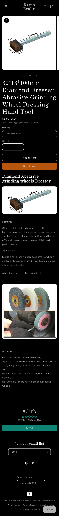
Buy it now (29, 166)
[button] (6, 6)
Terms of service (30, 505)
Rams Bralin (16, 500)
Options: (6, 127)
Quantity (6, 141)
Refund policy (49, 500)
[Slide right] (36, 75)
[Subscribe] (47, 451)
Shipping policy (47, 505)
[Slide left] (23, 75)
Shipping (16, 123)
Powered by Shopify (31, 500)
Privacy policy (14, 505)
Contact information (31, 509)
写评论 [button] (29, 428)
